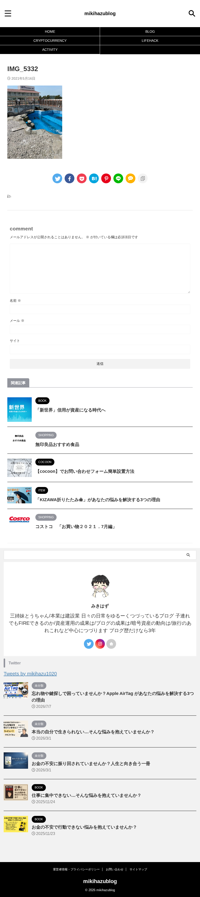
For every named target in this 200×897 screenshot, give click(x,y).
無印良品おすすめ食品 (57, 444)
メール (17, 321)
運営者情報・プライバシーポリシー (76, 869)
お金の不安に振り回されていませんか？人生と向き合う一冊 (91, 763)
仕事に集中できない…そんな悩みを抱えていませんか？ (86, 795)
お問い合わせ (114, 869)
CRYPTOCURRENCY (50, 41)
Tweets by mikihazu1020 (30, 673)
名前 (15, 301)
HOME (50, 31)
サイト (15, 341)
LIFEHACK (150, 41)
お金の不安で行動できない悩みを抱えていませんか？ (84, 827)
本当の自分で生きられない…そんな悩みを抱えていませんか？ (93, 731)
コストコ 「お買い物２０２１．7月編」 (76, 526)
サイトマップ (138, 869)
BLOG (150, 31)
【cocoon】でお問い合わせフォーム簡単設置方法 (84, 471)
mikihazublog (100, 13)
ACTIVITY (50, 50)
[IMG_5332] (94, 178)
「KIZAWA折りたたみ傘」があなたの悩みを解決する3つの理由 (97, 499)
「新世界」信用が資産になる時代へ (70, 410)
